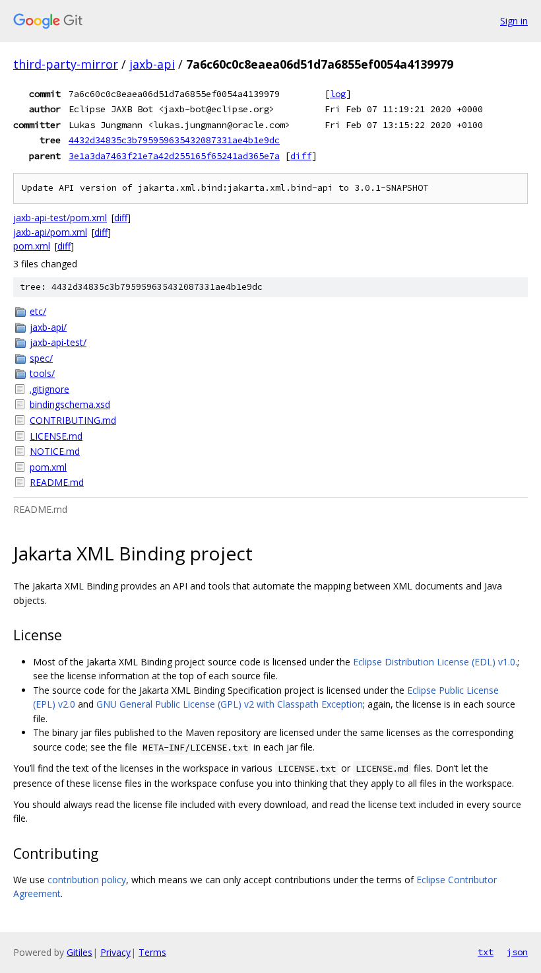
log (338, 94)
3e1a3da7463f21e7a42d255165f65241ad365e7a (174, 156)
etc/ (38, 311)
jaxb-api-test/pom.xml (60, 217)
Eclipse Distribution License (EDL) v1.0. (435, 661)
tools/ (42, 373)
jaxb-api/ (48, 327)
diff (300, 156)
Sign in (514, 21)
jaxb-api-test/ (58, 342)
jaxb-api (152, 64)
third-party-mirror (65, 64)
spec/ (41, 358)
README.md (57, 482)
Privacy (115, 952)
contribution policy (87, 879)
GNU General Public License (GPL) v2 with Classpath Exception (229, 704)
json (517, 952)
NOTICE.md (55, 451)
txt (485, 952)
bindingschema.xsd (70, 404)
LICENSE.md (56, 436)
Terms (152, 952)
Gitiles (79, 952)
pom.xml (31, 246)
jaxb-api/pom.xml (50, 232)
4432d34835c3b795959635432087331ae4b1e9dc (174, 140)
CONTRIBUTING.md (73, 420)
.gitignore (49, 389)
